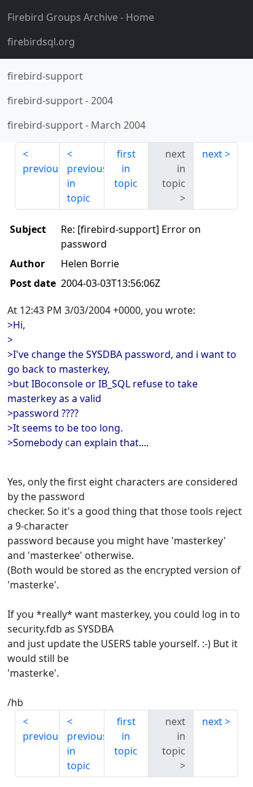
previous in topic (85, 183)
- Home (80, 17)
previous (41, 168)
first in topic (126, 168)
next (212, 154)
